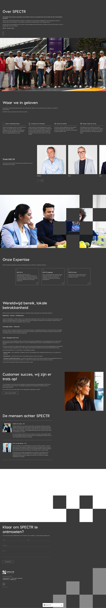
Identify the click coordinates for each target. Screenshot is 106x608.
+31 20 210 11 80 (6, 579)
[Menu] (61, 605)
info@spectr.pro (13, 579)
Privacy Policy (5, 586)
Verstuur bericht (8, 561)
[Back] (47, 605)
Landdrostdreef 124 (6, 578)
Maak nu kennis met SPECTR (10, 392)
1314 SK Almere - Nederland (16, 578)
